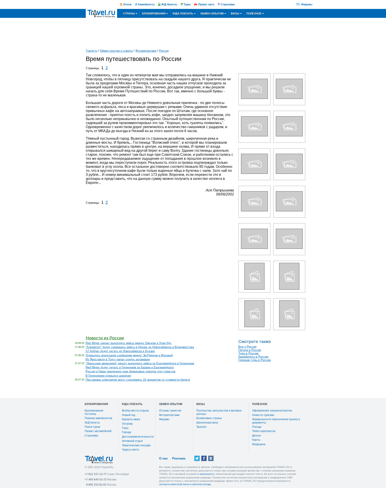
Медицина (258, 444)
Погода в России (249, 350)
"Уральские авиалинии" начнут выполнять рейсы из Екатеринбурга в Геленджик (140, 363)
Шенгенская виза (207, 422)
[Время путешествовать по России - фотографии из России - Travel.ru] (254, 98)
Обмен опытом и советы (116, 50)
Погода (256, 426)
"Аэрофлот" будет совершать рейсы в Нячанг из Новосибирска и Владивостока (140, 347)
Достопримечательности (138, 436)
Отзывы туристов (170, 410)
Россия (164, 50)
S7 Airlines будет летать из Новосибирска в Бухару (120, 351)
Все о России (247, 346)
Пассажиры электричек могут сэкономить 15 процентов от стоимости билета (138, 379)
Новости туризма (263, 415)
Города (126, 432)
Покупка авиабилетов (98, 418)
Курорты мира (131, 419)
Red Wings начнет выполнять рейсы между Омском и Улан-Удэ (128, 343)
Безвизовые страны (209, 418)
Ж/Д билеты (92, 422)
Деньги (256, 435)
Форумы (306, 4)
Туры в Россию (248, 353)
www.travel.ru (207, 474)
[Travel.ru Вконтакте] (211, 458)
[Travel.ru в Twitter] (197, 458)
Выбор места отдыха (135, 410)
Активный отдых (132, 440)
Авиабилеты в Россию (253, 356)
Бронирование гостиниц (94, 412)
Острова (127, 423)
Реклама (178, 458)
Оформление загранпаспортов (272, 410)
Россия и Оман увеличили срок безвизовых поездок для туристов (130, 371)
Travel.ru (91, 50)
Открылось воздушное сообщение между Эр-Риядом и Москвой (129, 355)
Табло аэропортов (263, 431)
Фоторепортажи (145, 50)
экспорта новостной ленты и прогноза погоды (185, 484)
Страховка (91, 435)
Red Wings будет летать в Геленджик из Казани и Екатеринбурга (130, 367)
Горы (125, 428)
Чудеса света (130, 449)
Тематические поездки (136, 445)
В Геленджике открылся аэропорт (108, 375)
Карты (256, 439)
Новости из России (105, 338)
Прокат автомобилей (98, 431)
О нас (163, 458)
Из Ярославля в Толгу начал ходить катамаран (118, 359)
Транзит (201, 426)
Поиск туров (92, 426)
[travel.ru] (101, 13)
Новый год (128, 415)
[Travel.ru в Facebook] (204, 458)
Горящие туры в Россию (254, 360)
